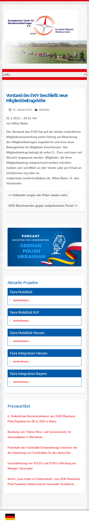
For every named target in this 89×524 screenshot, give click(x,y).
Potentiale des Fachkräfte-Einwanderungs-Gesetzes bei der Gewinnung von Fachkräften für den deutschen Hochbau (42, 450)
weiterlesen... (22, 300)
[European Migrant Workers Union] (44, 25)
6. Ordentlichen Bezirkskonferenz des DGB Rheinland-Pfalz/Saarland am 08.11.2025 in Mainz (42, 419)
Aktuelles (44, 109)
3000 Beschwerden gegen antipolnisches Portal (43, 205)
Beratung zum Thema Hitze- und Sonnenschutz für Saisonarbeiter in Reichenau (39, 434)
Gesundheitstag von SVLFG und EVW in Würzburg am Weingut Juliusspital (42, 466)
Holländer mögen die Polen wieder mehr (38, 195)
